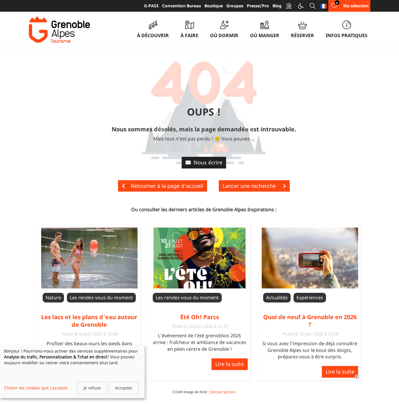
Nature (53, 297)
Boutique (213, 5)
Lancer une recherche (250, 185)
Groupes (234, 5)
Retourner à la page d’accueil (167, 185)
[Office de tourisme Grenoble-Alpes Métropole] (59, 29)
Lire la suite (229, 363)
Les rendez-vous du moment (101, 297)
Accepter (123, 388)
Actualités (277, 297)
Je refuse (92, 388)
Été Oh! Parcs (199, 317)
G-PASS (151, 5)
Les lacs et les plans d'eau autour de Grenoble (89, 321)
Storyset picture (222, 391)
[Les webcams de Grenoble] (289, 6)
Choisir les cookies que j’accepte (35, 388)
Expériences (309, 297)
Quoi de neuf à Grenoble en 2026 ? (310, 321)
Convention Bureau (181, 5)
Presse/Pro (258, 5)
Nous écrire (208, 162)
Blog (277, 5)
